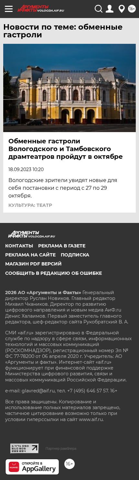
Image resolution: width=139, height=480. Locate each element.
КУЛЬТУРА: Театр (30, 205)
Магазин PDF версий (33, 264)
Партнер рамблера (61, 448)
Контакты (19, 246)
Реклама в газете (61, 246)
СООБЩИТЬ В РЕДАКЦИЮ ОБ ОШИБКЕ (53, 273)
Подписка (75, 255)
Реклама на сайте (30, 255)
